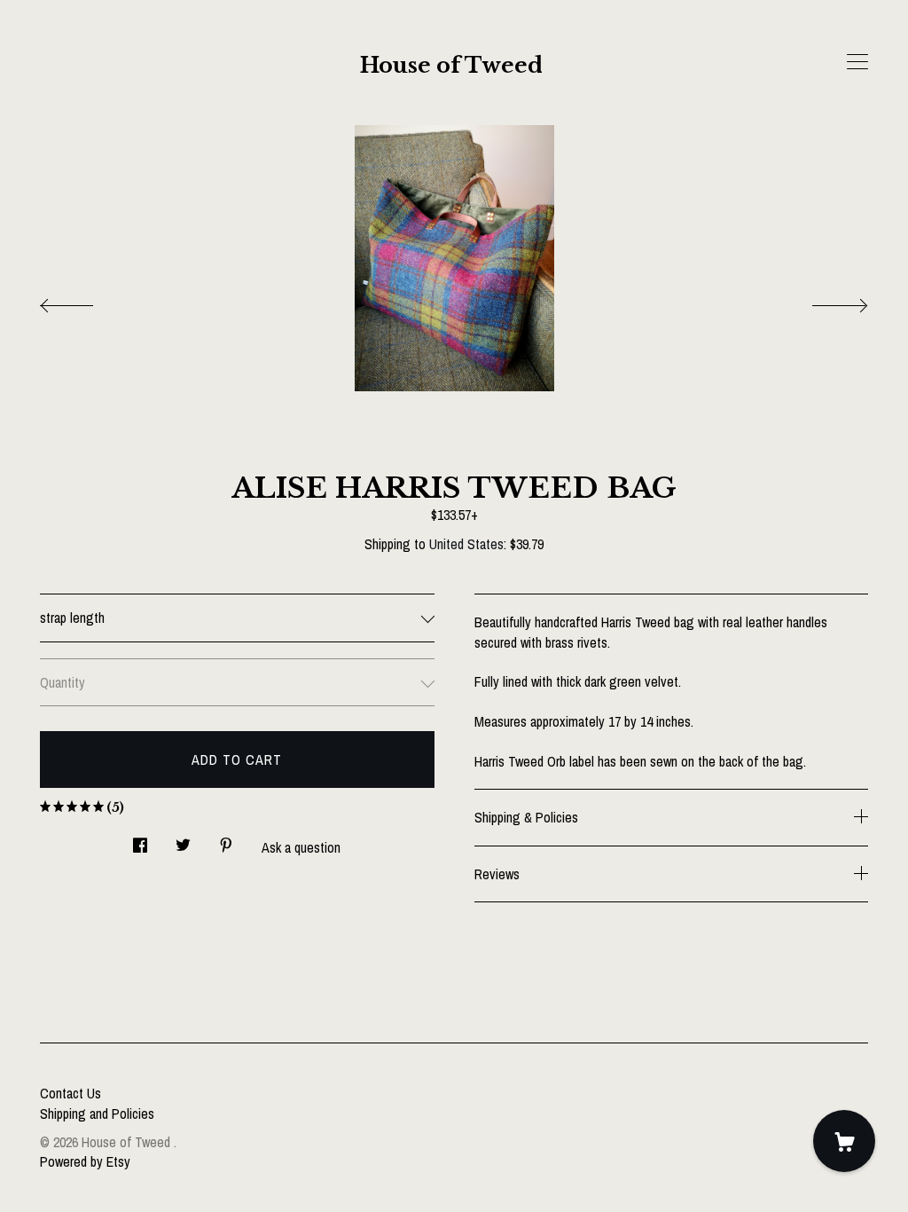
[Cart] (844, 1141)
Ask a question (301, 847)
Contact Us (70, 1093)
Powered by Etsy (85, 1161)
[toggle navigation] (857, 62)
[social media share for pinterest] (226, 840)
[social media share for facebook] (140, 840)
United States (466, 544)
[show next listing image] (823, 300)
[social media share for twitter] (183, 840)
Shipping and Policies (97, 1113)
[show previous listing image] (84, 300)
